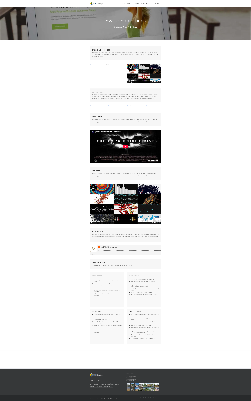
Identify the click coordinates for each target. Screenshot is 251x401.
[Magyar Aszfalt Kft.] (141, 389)
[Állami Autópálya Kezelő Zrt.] (153, 389)
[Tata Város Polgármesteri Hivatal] (137, 389)
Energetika (102, 384)
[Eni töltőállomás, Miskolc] (128, 385)
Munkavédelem (99, 386)
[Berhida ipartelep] (149, 385)
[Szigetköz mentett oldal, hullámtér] (133, 385)
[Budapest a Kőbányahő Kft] (157, 389)
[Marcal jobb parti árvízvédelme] (157, 385)
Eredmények (107, 384)
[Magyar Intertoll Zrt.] (145, 389)
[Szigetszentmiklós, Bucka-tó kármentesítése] (145, 385)
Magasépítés (92, 386)
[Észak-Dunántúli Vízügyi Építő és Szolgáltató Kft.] (149, 389)
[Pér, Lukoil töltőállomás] (137, 385)
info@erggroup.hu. (132, 379)
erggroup (107, 398)
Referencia (106, 386)
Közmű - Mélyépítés (115, 384)
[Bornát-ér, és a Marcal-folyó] (153, 385)
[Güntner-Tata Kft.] (133, 389)
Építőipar (110, 386)
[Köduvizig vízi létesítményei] (141, 385)
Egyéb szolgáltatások (94, 384)
